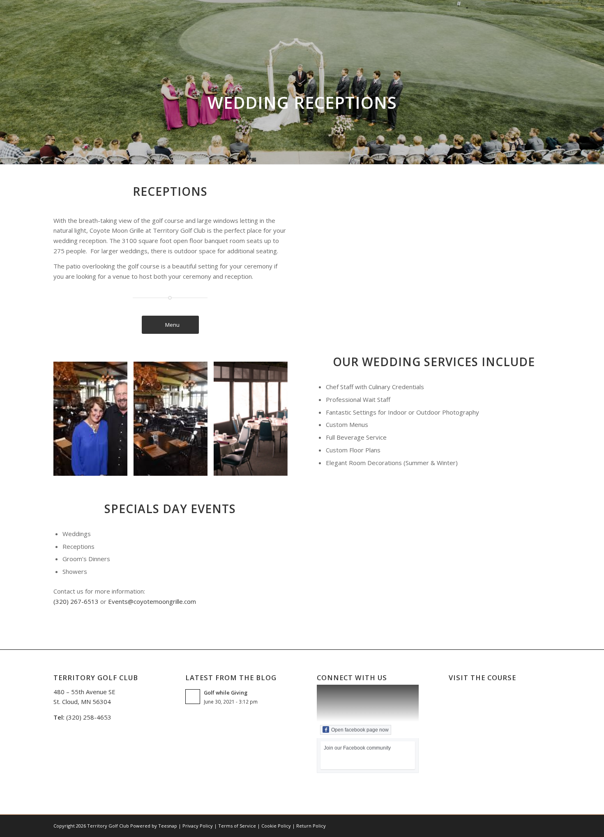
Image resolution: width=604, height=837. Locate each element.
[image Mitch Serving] (174, 422)
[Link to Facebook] (483, 825)
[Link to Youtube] (520, 825)
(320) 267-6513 (76, 601)
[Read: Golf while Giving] (192, 696)
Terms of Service (237, 826)
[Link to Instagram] (507, 825)
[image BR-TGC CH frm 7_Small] (517, 569)
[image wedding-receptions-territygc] (437, 569)
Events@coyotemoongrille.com (152, 601)
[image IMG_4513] (254, 422)
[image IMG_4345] (357, 569)
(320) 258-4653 (88, 717)
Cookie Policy (276, 826)
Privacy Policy (197, 826)
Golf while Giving (225, 692)
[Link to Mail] (532, 825)
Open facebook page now (360, 730)
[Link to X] (495, 825)
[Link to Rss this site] (544, 825)
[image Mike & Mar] (93, 422)
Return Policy (311, 826)
